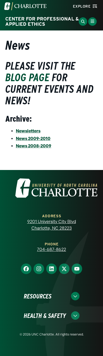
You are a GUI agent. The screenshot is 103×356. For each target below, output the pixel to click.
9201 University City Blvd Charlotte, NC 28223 (51, 225)
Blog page (27, 77)
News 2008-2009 (33, 145)
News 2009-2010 (33, 138)
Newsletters (28, 130)
